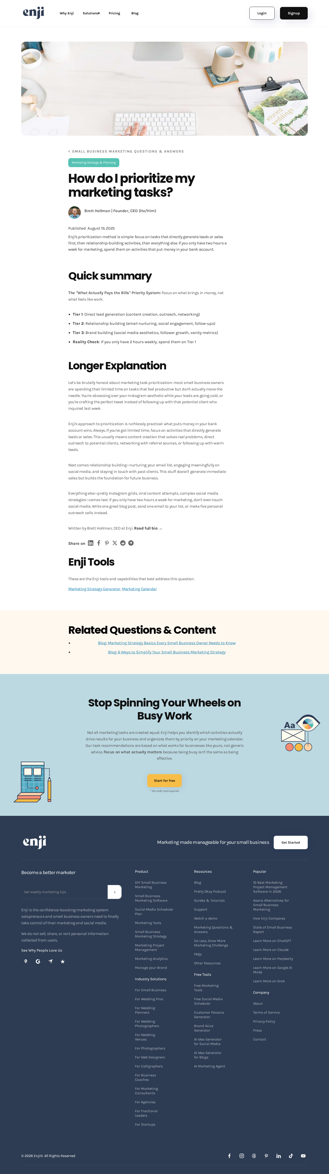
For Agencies (145, 1102)
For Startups (145, 1124)
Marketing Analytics (151, 958)
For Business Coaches (145, 1077)
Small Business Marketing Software (151, 898)
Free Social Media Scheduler (208, 1001)
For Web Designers (150, 1057)
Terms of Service (266, 1012)
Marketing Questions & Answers (213, 929)
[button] (91, 13)
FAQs (198, 954)
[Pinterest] (266, 1155)
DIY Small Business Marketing (151, 884)
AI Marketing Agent (209, 1066)
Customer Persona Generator (209, 1014)
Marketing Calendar (139, 588)
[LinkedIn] (278, 1155)
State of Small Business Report (272, 929)
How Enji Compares (269, 918)
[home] (35, 13)
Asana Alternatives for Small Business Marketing (271, 904)
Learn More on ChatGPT (272, 941)
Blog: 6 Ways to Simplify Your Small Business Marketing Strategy (167, 652)
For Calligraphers (149, 1066)
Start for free (164, 780)
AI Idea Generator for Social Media (208, 1041)
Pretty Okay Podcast (210, 891)
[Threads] (254, 1155)
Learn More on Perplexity (273, 958)
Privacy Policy (264, 1021)
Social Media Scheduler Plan (154, 911)
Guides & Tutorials (209, 900)
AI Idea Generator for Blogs (208, 1055)
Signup (294, 13)
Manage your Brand (151, 967)
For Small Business (150, 990)
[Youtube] (303, 1155)
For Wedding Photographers (147, 1023)
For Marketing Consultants (146, 1090)
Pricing (114, 13)
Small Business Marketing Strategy (151, 934)
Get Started (291, 842)
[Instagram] (241, 1155)
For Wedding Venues (145, 1037)
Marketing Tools (148, 923)
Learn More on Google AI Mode (272, 969)
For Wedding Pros (149, 999)
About (258, 1003)
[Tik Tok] (290, 1155)
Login (262, 13)
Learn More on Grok (269, 981)
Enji (37, 1156)
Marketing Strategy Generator (94, 588)
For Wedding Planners (145, 1010)
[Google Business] (25, 961)
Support (200, 909)
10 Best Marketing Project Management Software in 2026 (270, 887)
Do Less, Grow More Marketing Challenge (211, 943)
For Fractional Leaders (146, 1113)
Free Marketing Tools (206, 987)
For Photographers (150, 1048)
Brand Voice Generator (203, 1028)
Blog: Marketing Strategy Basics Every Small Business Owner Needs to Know (167, 642)
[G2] (38, 961)
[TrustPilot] (62, 961)
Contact (259, 1039)
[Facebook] (229, 1155)
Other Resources (207, 963)
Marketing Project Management (149, 947)
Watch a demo (205, 918)
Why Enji (67, 13)
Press (257, 1030)
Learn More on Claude (270, 950)
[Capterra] (50, 961)
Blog (135, 13)
